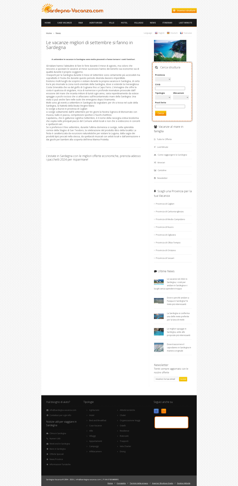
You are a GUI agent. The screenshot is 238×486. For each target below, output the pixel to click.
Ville (111, 22)
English (161, 33)
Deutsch (174, 33)
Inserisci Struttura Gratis (162, 483)
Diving (122, 451)
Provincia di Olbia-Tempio (168, 242)
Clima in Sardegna (58, 433)
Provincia (160, 75)
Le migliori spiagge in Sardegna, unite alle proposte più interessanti (178, 332)
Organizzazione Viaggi (130, 420)
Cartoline (162, 170)
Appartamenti (95, 441)
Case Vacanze (64, 22)
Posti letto (160, 102)
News (153, 22)
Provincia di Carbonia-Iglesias (170, 211)
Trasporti (124, 441)
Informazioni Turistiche (60, 464)
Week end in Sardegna (60, 443)
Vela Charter (125, 446)
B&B (81, 22)
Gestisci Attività (183, 483)
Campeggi (94, 446)
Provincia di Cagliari (165, 203)
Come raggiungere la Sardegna (172, 154)
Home (48, 22)
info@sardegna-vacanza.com (63, 410)
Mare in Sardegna (58, 449)
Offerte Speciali (57, 454)
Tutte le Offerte (164, 139)
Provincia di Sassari (165, 258)
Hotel (124, 22)
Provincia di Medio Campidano (170, 219)
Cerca (161, 113)
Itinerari (167, 22)
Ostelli (123, 425)
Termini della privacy (139, 483)
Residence (124, 430)
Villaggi (138, 22)
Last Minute (185, 22)
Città (157, 84)
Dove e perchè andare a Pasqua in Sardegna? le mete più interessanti (178, 301)
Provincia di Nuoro (165, 227)
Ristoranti (124, 436)
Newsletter (162, 178)
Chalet (123, 415)
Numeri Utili (55, 438)
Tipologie (160, 93)
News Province (56, 459)
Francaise (188, 33)
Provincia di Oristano (166, 250)
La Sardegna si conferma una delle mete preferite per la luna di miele (178, 316)
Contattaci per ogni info (60, 415)
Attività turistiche (127, 410)
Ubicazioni (178, 93)
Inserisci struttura (185, 10)
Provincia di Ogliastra (166, 234)
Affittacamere (95, 451)
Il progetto (121, 483)
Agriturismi (95, 22)
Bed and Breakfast (97, 420)
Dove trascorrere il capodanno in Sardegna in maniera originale (179, 347)
